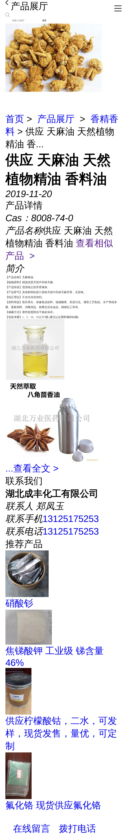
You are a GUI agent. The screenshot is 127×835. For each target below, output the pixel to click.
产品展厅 (55, 119)
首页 (14, 119)
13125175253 (71, 519)
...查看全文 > (32, 468)
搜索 (44, 20)
